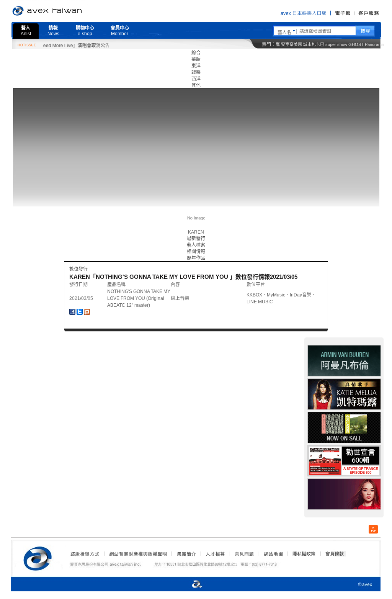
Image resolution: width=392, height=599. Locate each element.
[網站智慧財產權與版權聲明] (137, 553)
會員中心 (120, 30)
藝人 (26, 30)
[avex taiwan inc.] (39, 557)
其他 (196, 85)
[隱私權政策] (301, 553)
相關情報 (196, 251)
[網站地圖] (273, 553)
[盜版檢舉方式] (85, 553)
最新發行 (196, 238)
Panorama (374, 44)
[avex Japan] (189, 584)
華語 (196, 59)
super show (336, 44)
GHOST (356, 44)
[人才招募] (215, 553)
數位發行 (78, 269)
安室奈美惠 (291, 44)
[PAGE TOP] (373, 529)
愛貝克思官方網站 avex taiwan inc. (68, 11)
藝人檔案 (196, 245)
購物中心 (85, 30)
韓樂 (196, 72)
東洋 (196, 66)
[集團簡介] (185, 553)
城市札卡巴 (313, 44)
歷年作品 (196, 258)
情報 (53, 30)
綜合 (196, 53)
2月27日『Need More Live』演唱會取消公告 (56, 45)
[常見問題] (243, 553)
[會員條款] (335, 553)
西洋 (196, 79)
